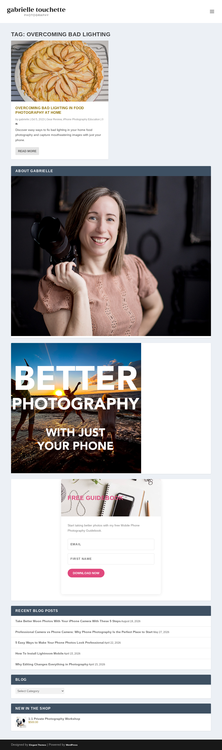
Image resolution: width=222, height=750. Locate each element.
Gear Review (54, 119)
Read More (27, 151)
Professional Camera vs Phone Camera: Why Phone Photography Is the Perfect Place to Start (84, 632)
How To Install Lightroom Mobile (39, 653)
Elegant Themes (37, 745)
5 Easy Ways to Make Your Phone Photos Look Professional (59, 642)
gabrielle (24, 119)
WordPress (72, 745)
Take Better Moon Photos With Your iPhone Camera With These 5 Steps (68, 621)
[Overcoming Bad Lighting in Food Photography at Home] (59, 71)
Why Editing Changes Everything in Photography (51, 664)
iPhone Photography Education (81, 119)
